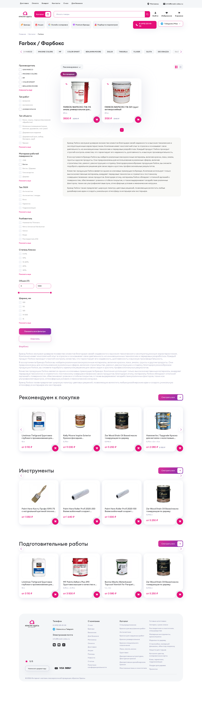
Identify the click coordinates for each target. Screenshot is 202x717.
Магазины (92, 640)
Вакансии (92, 632)
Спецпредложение (128, 625)
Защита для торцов (157, 650)
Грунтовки (124, 653)
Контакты (56, 3)
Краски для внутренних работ (132, 628)
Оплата (35, 3)
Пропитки (153, 669)
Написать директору (37, 669)
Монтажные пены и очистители (133, 668)
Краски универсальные (130, 639)
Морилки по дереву (157, 640)
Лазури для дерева (157, 665)
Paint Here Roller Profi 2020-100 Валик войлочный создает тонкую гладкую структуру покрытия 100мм (120, 512)
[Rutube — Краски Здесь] (59, 644)
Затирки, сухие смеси (158, 625)
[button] (20, 51)
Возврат (45, 3)
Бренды (91, 629)
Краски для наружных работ (132, 636)
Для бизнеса (77, 3)
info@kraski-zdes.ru (61, 639)
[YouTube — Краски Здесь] (63, 644)
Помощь (91, 654)
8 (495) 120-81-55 (59, 625)
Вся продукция (68, 74)
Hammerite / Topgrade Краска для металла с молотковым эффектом (161, 438)
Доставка (24, 3)
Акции (90, 650)
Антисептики (125, 632)
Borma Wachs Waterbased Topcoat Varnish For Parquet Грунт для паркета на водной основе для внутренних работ (120, 586)
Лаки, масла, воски (128, 649)
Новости (91, 658)
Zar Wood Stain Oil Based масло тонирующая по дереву (121, 436)
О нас (65, 3)
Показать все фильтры (35, 331)
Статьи (91, 661)
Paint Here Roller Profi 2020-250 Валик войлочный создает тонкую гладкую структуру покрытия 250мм (79, 512)
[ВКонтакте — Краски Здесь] (54, 644)
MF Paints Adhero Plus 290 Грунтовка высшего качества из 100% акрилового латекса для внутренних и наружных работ (79, 586)
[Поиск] (147, 14)
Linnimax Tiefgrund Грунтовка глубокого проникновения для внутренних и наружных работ (37, 438)
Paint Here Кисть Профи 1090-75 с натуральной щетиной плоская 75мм (38, 511)
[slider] (18, 292)
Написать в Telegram (64, 629)
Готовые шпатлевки (157, 621)
